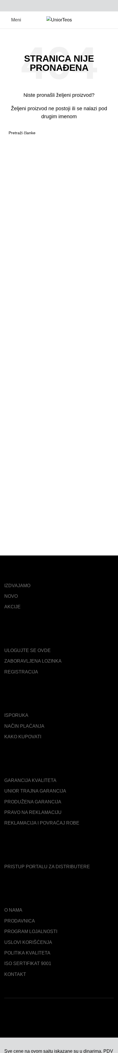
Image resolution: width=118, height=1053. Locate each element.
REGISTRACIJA (21, 671)
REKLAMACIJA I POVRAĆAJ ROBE (41, 823)
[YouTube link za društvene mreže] (109, 1023)
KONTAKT (15, 974)
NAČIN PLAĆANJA (24, 726)
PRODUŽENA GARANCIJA (32, 801)
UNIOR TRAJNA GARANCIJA (35, 791)
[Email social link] (52, 5)
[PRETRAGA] (107, 132)
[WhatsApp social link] (65, 5)
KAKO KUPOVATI (22, 736)
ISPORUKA (16, 715)
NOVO (11, 596)
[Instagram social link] (101, 1023)
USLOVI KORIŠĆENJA (28, 942)
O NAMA (13, 910)
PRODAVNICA (19, 920)
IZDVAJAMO (17, 585)
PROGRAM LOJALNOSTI (30, 931)
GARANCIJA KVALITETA (30, 780)
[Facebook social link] (46, 5)
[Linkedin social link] (59, 5)
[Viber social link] (72, 5)
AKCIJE (12, 606)
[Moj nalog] (111, 20)
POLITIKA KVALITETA (27, 952)
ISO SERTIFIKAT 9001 (27, 963)
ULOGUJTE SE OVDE (27, 650)
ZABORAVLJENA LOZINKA (33, 661)
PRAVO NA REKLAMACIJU (33, 812)
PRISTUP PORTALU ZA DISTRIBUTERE (47, 866)
